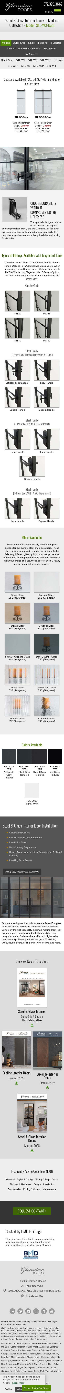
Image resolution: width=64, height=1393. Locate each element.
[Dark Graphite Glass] (46, 644)
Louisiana (6, 1357)
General (10, 1179)
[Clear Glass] (17, 582)
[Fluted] (17, 675)
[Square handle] (17, 397)
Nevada (43, 1361)
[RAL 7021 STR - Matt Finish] (24, 756)
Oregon (20, 1367)
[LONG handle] (17, 439)
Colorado (5, 1350)
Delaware (27, 1350)
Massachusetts (34, 1357)
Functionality (14, 1189)
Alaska (29, 1347)
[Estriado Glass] (17, 705)
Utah (42, 1371)
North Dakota (54, 1364)
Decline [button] (8, 1389)
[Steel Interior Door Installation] (32, 898)
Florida (53, 1350)
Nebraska (34, 1361)
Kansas (46, 1354)
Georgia (5, 1354)
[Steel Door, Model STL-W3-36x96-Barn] (21, 101)
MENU (57, 11)
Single (31, 42)
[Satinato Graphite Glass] (17, 644)
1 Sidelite (42, 42)
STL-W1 (20, 60)
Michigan (45, 1357)
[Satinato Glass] (46, 582)
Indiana (33, 1354)
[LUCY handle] (46, 370)
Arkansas (44, 1347)
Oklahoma (11, 1367)
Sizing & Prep (43, 1179)
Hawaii (13, 1354)
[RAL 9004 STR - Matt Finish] (39, 756)
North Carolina (41, 1364)
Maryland (22, 1357)
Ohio (3, 1367)
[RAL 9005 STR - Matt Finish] (55, 756)
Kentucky (54, 1354)
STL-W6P (38, 65)
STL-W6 (25, 65)
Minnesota (55, 1357)
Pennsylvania (30, 1367)
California (54, 1347)
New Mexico (18, 1364)
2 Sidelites (56, 42)
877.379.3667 (52, 4)
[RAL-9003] (32, 790)
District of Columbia (41, 1350)
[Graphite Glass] (46, 613)
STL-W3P (45, 60)
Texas (37, 1371)
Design (37, 1184)
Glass (55, 1179)
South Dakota (16, 1371)
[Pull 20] (17, 301)
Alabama (21, 1347)
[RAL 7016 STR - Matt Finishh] (9, 756)
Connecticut (16, 1350)
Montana (25, 1361)
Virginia (57, 1371)
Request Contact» (32, 1211)
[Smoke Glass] (17, 613)
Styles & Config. (25, 1179)
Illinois (26, 1354)
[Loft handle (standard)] (17, 370)
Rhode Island (44, 1367)
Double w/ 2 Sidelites (29, 48)
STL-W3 (32, 60)
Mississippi (6, 1361)
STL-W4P (13, 65)
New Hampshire (54, 1361)
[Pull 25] (46, 301)
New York (29, 1364)
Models (6, 42)
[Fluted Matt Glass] (46, 675)
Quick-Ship (19, 42)
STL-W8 (51, 65)
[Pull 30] (17, 328)
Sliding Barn (49, 48)
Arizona (36, 1347)
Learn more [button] (18, 1382)
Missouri (16, 1361)
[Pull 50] (46, 328)
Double (11, 48)
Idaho (19, 1354)
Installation (48, 1184)
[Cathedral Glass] (46, 705)
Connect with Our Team (36, 1388)
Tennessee (28, 1371)
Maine (14, 1357)
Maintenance (49, 1189)
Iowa (39, 1354)
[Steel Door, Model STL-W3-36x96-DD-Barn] (43, 101)
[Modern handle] (46, 397)
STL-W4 (58, 60)
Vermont (49, 1371)
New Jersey (6, 1364)
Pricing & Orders (31, 1189)
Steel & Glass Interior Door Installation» (22, 871)
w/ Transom (31, 54)
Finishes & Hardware (20, 1184)
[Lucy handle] (46, 439)
